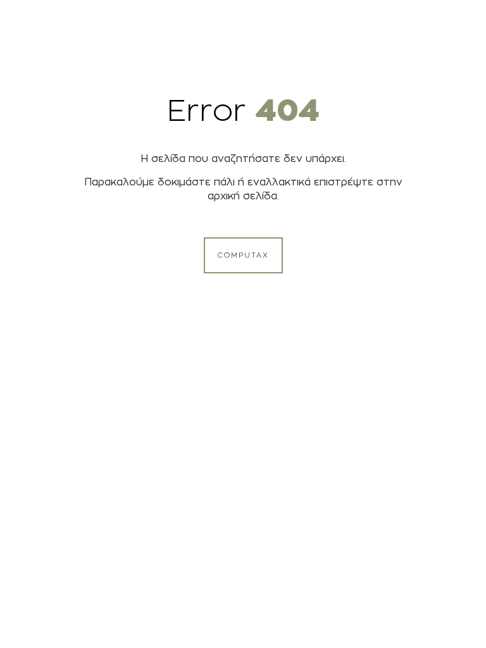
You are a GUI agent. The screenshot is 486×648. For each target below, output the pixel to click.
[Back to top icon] (425, 622)
